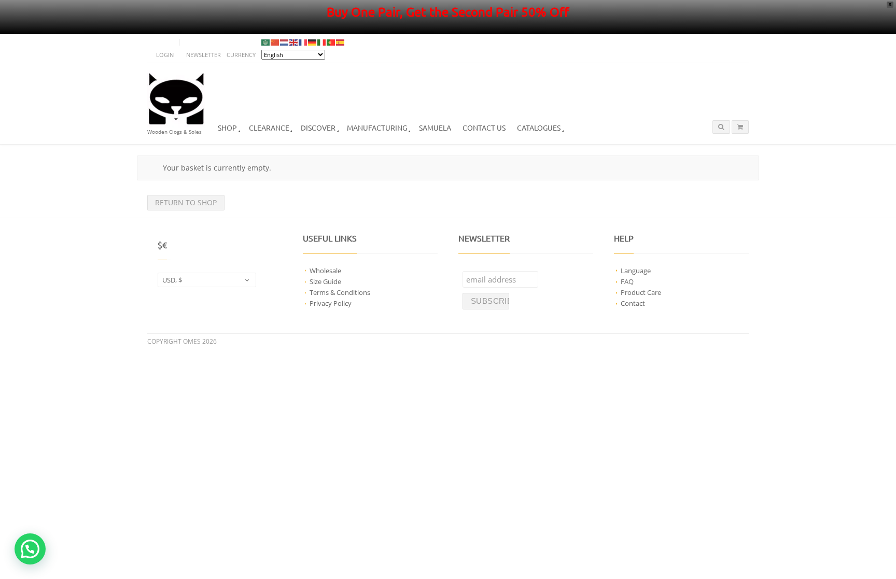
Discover (318, 127)
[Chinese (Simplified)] (275, 42)
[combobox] (207, 280)
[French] (303, 42)
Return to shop (186, 202)
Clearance (269, 127)
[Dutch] (284, 42)
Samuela (435, 127)
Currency (241, 55)
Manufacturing (377, 127)
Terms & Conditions (340, 292)
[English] (294, 42)
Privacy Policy (331, 303)
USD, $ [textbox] (172, 280)
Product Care (641, 292)
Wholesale (325, 270)
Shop (227, 127)
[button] (30, 548)
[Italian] (322, 42)
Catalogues (539, 127)
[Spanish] (340, 42)
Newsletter (203, 55)
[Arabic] (266, 42)
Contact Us (484, 127)
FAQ (627, 281)
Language (636, 270)
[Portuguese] (331, 42)
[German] (312, 42)
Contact (633, 303)
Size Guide (325, 281)
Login (165, 55)
